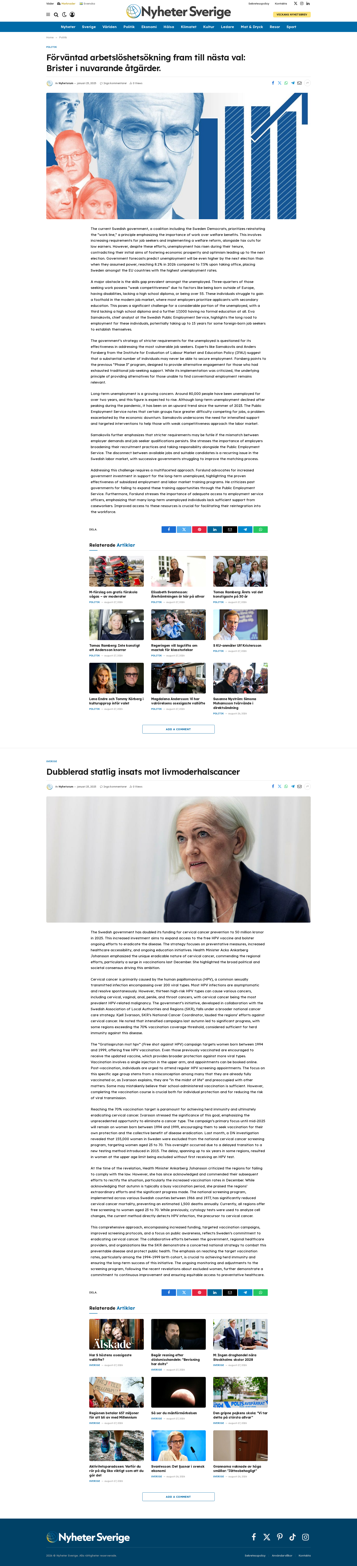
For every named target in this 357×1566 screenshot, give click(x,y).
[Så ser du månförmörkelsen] (178, 1392)
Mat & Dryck (252, 27)
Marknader (68, 3)
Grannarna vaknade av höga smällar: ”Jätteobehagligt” (237, 1468)
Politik (129, 27)
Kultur (208, 27)
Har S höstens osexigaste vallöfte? (110, 1357)
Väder (50, 3)
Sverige (89, 27)
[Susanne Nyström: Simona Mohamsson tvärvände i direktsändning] (240, 678)
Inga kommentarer (115, 83)
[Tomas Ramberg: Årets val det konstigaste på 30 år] (240, 571)
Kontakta (281, 3)
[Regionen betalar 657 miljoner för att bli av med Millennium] (116, 1392)
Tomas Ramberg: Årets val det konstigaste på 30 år (238, 594)
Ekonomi (149, 27)
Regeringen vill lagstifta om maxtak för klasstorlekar (174, 647)
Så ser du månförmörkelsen (174, 1413)
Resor (275, 27)
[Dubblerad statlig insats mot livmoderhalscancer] (178, 859)
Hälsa (168, 27)
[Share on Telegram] (293, 83)
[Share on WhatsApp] (286, 83)
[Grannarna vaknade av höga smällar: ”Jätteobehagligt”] (240, 1445)
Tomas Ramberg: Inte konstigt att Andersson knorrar (114, 647)
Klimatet (188, 27)
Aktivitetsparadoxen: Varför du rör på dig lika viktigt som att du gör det (116, 1471)
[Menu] (48, 14)
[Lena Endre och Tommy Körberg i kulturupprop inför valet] (116, 678)
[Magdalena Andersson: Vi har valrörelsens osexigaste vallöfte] (178, 678)
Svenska (89, 3)
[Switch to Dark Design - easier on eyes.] (64, 14)
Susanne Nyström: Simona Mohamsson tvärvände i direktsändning (234, 703)
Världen (109, 27)
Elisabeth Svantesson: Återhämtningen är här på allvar (178, 594)
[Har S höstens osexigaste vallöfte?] (116, 1334)
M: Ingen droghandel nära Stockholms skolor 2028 (234, 1357)
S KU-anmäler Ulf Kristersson (237, 645)
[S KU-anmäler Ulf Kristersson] (240, 624)
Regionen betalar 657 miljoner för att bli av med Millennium (114, 1415)
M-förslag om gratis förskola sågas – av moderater (113, 594)
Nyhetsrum (66, 83)
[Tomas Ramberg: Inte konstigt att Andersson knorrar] (116, 624)
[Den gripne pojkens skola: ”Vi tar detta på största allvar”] (240, 1392)
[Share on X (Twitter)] (279, 83)
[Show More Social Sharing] (307, 83)
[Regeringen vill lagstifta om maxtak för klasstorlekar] (178, 624)
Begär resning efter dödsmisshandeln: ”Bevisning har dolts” (175, 1359)
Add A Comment (178, 729)
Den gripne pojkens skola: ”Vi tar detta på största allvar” (240, 1415)
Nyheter (68, 27)
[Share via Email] (299, 83)
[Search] (56, 14)
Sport (291, 27)
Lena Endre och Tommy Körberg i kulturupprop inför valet (116, 701)
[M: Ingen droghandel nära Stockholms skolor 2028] (240, 1334)
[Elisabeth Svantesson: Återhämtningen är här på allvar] (178, 571)
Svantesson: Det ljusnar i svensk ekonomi (177, 1468)
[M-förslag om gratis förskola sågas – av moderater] (116, 571)
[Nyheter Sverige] (178, 14)
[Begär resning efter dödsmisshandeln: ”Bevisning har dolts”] (178, 1334)
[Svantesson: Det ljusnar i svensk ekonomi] (178, 1445)
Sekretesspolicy (259, 3)
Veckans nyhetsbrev (292, 14)
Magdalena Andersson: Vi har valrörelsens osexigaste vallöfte (178, 701)
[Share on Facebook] (273, 83)
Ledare (227, 27)
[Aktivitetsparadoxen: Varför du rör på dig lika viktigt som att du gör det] (116, 1445)
